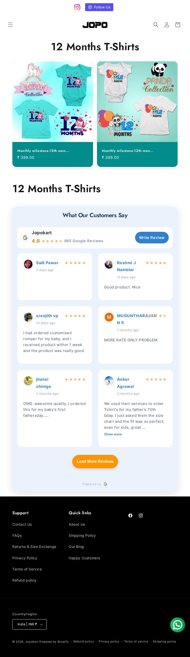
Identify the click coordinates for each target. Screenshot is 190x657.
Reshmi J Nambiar (126, 266)
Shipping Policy (82, 535)
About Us (77, 524)
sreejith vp (47, 315)
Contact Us (22, 524)
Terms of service (136, 641)
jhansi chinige (43, 383)
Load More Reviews (95, 461)
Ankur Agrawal (125, 383)
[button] (10, 24)
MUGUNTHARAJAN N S (129, 319)
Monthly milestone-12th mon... (43, 151)
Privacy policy (109, 641)
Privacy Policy (24, 558)
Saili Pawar (47, 262)
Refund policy (24, 580)
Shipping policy (164, 641)
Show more (113, 434)
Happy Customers (84, 558)
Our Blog (76, 546)
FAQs (17, 535)
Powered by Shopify (54, 641)
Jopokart (42, 232)
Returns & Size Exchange (34, 546)
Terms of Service (27, 569)
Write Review (152, 237)
